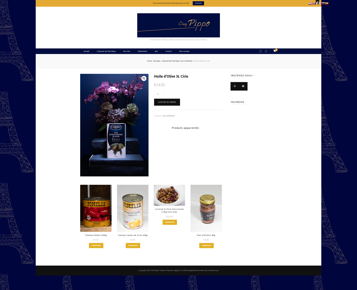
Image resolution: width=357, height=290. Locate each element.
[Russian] (323, 3)
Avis (156, 51)
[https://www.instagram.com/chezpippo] (235, 86)
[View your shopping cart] (274, 51)
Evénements (142, 51)
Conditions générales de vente (192, 270)
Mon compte (184, 51)
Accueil (86, 51)
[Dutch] (310, 3)
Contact (168, 51)
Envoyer (198, 3)
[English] (313, 3)
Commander (96, 245)
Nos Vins (126, 51)
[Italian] (320, 3)
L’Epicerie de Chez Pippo (106, 51)
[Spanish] (326, 3)
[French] (316, 3)
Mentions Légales (173, 270)
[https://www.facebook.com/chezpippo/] (243, 86)
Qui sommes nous (212, 270)
